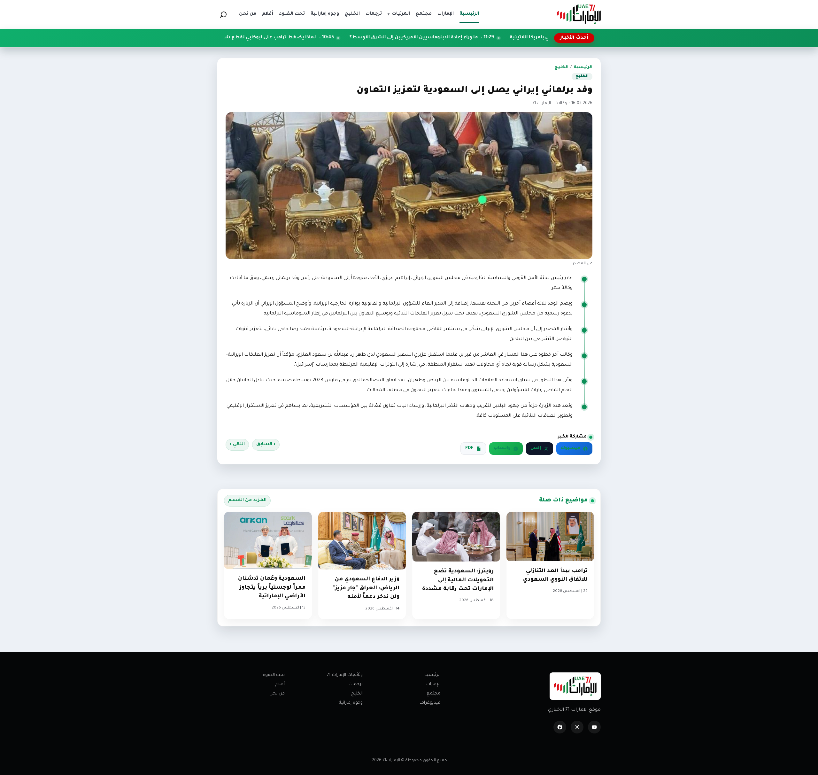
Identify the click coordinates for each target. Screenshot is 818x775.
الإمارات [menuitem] (445, 14)
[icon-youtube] (594, 727)
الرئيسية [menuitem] (469, 14)
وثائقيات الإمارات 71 (345, 675)
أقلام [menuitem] (267, 14)
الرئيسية (583, 67)
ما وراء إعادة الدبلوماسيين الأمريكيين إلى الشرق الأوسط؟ (467, 37)
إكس (535, 448)
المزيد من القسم (247, 500)
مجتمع (433, 693)
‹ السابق (265, 444)
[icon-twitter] (577, 727)
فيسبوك (570, 448)
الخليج (561, 67)
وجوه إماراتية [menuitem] (325, 14)
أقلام (280, 684)
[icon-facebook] (559, 727)
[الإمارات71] (579, 14)
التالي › (237, 444)
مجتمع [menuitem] (424, 14)
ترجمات (356, 684)
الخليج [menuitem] (352, 14)
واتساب (502, 448)
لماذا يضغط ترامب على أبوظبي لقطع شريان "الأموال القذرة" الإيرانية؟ (293, 37)
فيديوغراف (430, 703)
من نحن (277, 693)
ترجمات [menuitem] (374, 14)
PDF (469, 448)
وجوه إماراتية (351, 703)
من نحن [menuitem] (247, 14)
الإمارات (433, 684)
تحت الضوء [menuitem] (292, 14)
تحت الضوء (274, 675)
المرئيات (399, 14)
